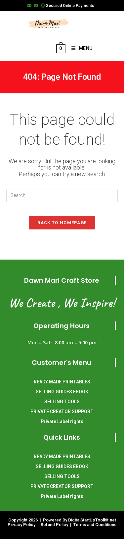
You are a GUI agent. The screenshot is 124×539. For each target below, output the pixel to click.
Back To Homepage (62, 222)
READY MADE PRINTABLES (62, 381)
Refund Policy (55, 524)
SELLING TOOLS (62, 401)
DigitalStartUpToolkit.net (92, 519)
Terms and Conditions (94, 524)
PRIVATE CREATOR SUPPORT (62, 411)
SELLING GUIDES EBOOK (62, 391)
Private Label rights (62, 421)
